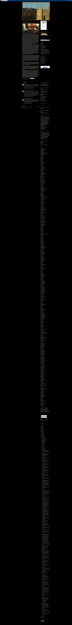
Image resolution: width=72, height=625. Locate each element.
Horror (41, 271)
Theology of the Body (43, 380)
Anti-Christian (42, 168)
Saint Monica (42, 362)
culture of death (42, 207)
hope (41, 270)
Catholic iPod (42, 60)
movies (41, 320)
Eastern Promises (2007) (45, 583)
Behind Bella (42, 43)
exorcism (42, 229)
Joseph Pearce (44, 452)
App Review (42, 170)
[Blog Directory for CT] (42, 621)
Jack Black (42, 280)
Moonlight (43, 533)
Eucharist (42, 226)
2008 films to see (43, 150)
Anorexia (42, 166)
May (42, 445)
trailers (41, 387)
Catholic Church (42, 188)
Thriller (41, 381)
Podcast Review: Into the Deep (45, 591)
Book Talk (42, 183)
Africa (41, 160)
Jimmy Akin (42, 95)
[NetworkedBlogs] (45, 66)
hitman (41, 266)
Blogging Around (44, 567)
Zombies (42, 405)
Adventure (42, 159)
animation (42, 165)
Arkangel (42, 171)
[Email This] (30, 78)
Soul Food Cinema (43, 99)
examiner (42, 228)
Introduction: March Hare (45, 605)
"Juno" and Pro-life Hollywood (45, 450)
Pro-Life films (42, 346)
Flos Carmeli (42, 243)
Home (31, 106)
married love (42, 305)
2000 (42, 617)
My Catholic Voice (43, 57)
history (41, 265)
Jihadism (42, 286)
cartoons (42, 186)
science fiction (42, 365)
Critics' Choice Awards (44, 564)
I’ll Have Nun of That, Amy (45, 463)
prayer (41, 339)
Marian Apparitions (43, 304)
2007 (42, 616)
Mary (41, 306)
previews (42, 341)
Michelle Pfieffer (42, 309)
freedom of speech (43, 247)
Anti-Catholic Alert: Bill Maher (45, 568)
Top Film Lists (42, 384)
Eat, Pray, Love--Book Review (45, 451)
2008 (42, 436)
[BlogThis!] (31, 78)
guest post (42, 258)
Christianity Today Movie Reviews (45, 91)
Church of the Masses (43, 92)
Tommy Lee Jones (43, 383)
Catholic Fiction (42, 189)
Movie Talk (42, 319)
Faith (41, 231)
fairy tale (42, 230)
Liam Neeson (42, 298)
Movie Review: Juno (44, 614)
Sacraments (42, 359)
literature (42, 299)
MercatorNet (42, 98)
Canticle (44, 127)
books (41, 184)
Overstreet (42, 330)
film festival (42, 238)
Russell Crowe (42, 358)
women (41, 402)
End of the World (43, 224)
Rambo (41, 349)
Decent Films (42, 93)
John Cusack (42, 288)
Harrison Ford (42, 259)
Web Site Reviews (43, 400)
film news (42, 239)
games (41, 250)
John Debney (42, 289)
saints (41, 363)
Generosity (42, 251)
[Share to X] (32, 78)
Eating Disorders (43, 220)
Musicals (42, 322)
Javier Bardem (42, 282)
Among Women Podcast (43, 59)
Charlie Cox (42, 191)
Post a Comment (24, 105)
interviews (42, 278)
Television (42, 379)
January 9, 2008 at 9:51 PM (28, 96)
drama (41, 218)
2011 (42, 433)
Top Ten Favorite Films (43, 385)
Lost (41, 301)
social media (42, 370)
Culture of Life (42, 208)
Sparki (25, 83)
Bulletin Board (43, 586)
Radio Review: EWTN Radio (45, 598)
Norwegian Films (43, 326)
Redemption (42, 350)
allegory (41, 162)
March (43, 447)
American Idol (42, 163)
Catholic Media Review (36, 3)
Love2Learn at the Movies (44, 97)
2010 (42, 434)
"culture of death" (43, 148)
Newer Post (23, 106)
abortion (41, 151)
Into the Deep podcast (43, 63)
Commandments (43, 202)
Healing (41, 261)
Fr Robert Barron (43, 246)
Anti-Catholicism (43, 167)
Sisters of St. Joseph (43, 369)
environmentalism (43, 225)
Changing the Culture (44, 455)
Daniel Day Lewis (43, 209)
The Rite (42, 44)
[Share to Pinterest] (33, 78)
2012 (42, 432)
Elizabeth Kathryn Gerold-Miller (28, 98)
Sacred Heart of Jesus (43, 360)
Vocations (42, 399)
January (43, 449)
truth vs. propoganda (43, 388)
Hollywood (42, 267)
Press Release (42, 340)
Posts (42, 415)
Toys (41, 386)
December (43, 437)
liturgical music (42, 300)
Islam (41, 279)
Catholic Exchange (32, 77)
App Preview (42, 169)
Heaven (41, 262)
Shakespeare (42, 367)
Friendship (42, 248)
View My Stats (42, 423)
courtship (42, 205)
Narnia (41, 323)
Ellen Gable (42, 222)
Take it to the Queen (43, 47)
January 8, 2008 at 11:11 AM (28, 88)
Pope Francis (42, 338)
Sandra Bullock (42, 364)
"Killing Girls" (42, 149)
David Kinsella (42, 210)
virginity (41, 397)
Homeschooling (42, 268)
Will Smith (42, 401)
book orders (42, 181)
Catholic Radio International (44, 61)
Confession (42, 203)
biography (42, 179)
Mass (41, 307)
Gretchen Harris (42, 58)
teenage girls (42, 378)
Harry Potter (42, 260)
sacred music (42, 361)
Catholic (42, 187)
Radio (41, 348)
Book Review (42, 182)
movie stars (42, 318)
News (41, 325)
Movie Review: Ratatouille (45, 557)
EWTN (41, 227)
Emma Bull (42, 223)
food (41, 244)
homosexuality (42, 269)
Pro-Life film (42, 345)
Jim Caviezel (42, 287)
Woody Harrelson (43, 403)
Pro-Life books (42, 344)
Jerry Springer (42, 284)
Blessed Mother (42, 180)
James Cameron (43, 281)
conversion (42, 204)
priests (41, 342)
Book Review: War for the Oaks (46, 569)
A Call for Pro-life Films (45, 469)
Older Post (38, 106)
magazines (42, 303)
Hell (41, 263)
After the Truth (42, 161)
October (43, 439)
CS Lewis (42, 206)
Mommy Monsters (43, 128)
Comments (43, 417)
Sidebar (41, 368)
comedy (41, 200)
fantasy (25, 79)
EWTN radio (42, 62)
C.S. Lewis (42, 185)
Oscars (41, 328)
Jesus (41, 285)
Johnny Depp (42, 290)
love (41, 302)
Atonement (43, 456)
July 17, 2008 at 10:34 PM (28, 103)
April (42, 446)
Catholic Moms (42, 190)
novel (41, 327)
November (43, 438)
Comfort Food (42, 48)
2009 (42, 435)
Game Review (42, 249)
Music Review (42, 321)
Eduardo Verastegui (43, 221)
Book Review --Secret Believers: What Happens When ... (45, 475)
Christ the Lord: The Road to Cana (45, 49)
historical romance (43, 264)
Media (41, 308)
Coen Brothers (42, 199)
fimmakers (42, 242)
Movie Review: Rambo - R (45, 466)
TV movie (42, 389)
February (43, 448)
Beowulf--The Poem (44, 601)
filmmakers (42, 241)
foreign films (42, 245)
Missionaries (42, 310)
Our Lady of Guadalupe (43, 329)
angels (41, 164)
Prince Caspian (42, 343)
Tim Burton (42, 382)
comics (41, 201)
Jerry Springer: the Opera (45, 520)
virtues (41, 398)
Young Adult (42, 404)
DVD (41, 219)
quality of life (42, 347)
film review (42, 240)
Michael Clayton (44, 570)
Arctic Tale (43, 596)
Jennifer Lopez (42, 283)
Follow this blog (45, 67)
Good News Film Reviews (44, 94)
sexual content (42, 366)
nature (41, 324)
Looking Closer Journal (43, 96)
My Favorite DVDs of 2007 (45, 597)
